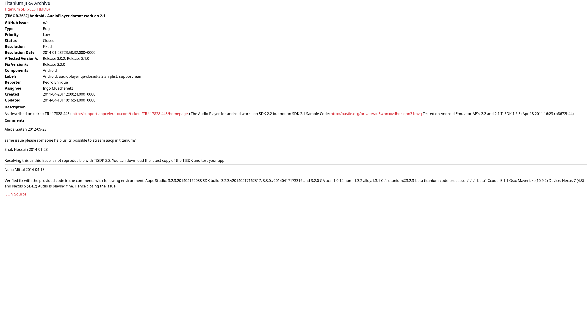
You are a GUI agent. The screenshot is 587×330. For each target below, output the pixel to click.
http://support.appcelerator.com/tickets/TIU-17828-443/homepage (130, 113)
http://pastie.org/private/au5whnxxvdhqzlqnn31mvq (376, 113)
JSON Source (15, 194)
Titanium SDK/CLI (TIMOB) (27, 9)
